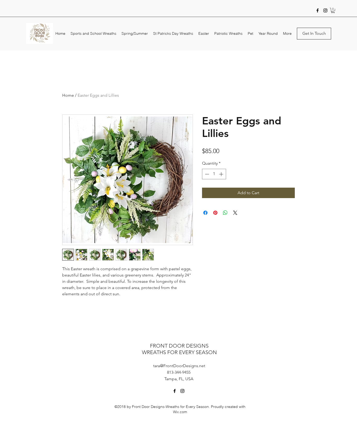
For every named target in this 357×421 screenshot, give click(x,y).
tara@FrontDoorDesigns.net (179, 365)
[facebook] (317, 10)
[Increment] (221, 174)
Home (68, 95)
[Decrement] (206, 174)
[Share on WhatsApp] (225, 213)
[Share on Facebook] (205, 213)
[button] (333, 10)
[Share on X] (235, 213)
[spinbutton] (214, 174)
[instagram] (325, 10)
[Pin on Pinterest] (215, 213)
